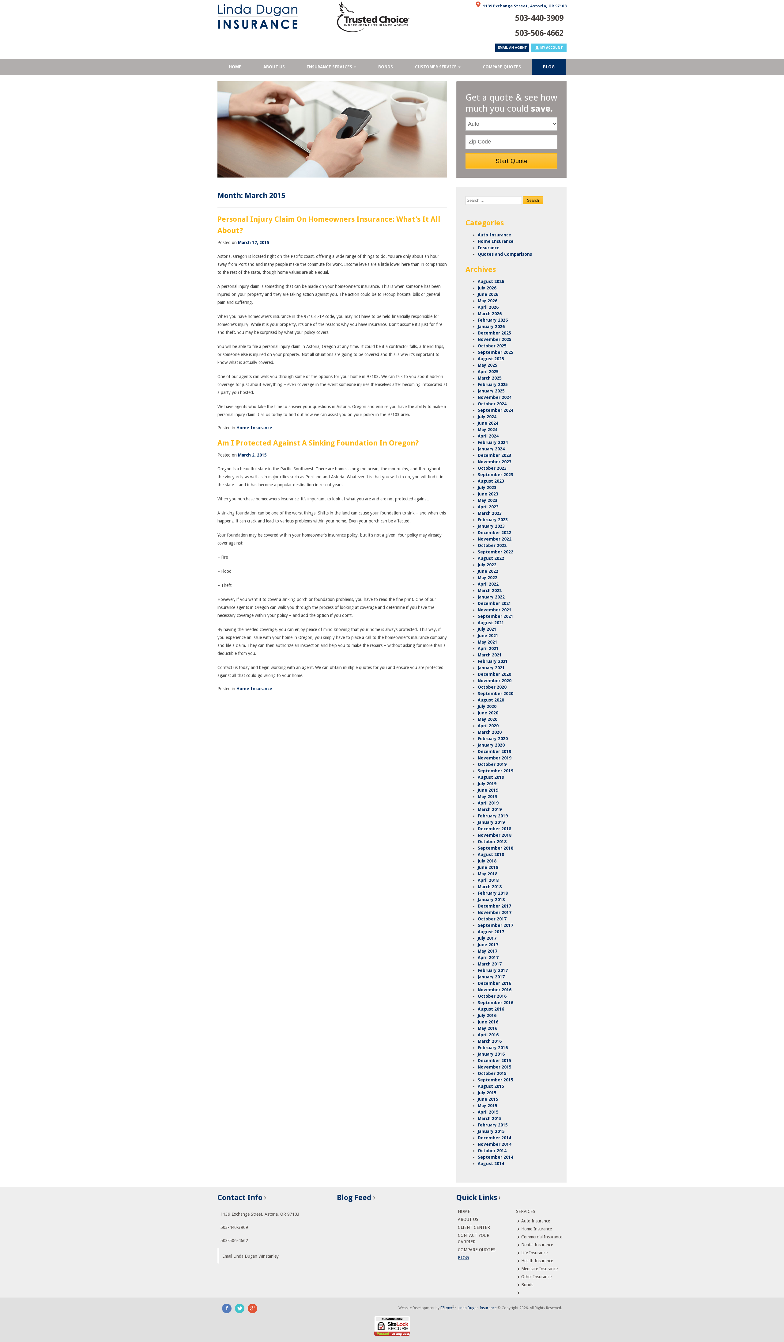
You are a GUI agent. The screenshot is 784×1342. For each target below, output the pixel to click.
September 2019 (495, 770)
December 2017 (494, 906)
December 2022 (494, 532)
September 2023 (495, 474)
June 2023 (488, 493)
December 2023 (494, 455)
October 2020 (492, 687)
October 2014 (492, 1150)
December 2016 (494, 983)
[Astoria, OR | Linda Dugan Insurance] (272, 16)
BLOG (549, 66)
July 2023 (487, 487)
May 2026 (487, 300)
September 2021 (495, 616)
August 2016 (491, 1009)
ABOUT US (274, 66)
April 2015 (488, 1112)
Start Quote (511, 161)
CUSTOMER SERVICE (436, 66)
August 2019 (491, 777)
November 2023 (494, 461)
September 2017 (495, 925)
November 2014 (494, 1144)
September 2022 (495, 551)
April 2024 (488, 436)
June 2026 (488, 294)
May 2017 (487, 951)
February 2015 (493, 1124)
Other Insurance (536, 1276)
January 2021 (491, 667)
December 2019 (494, 751)
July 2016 (487, 1015)
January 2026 (491, 326)
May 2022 (487, 577)
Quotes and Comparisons (505, 254)
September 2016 (495, 1002)
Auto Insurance (494, 234)
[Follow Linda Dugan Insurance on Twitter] (240, 1308)
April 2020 (488, 725)
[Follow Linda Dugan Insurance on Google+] (253, 1308)
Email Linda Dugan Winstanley (250, 1256)
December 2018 (494, 828)
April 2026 (488, 307)
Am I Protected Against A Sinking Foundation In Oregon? (318, 443)
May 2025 (487, 365)
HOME (235, 66)
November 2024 (494, 397)
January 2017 (491, 976)
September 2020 (495, 693)
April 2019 (488, 803)
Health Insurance (536, 1260)
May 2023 (487, 500)
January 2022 (491, 597)
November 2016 (494, 989)
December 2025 (494, 333)
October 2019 (492, 764)
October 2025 (492, 345)
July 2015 (487, 1092)
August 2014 (491, 1163)
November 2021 (494, 609)
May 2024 (487, 429)
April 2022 (488, 584)
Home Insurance (254, 427)
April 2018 (488, 880)
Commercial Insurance (541, 1236)
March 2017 (490, 964)
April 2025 (488, 371)
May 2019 (487, 796)
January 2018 (491, 899)
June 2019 (488, 790)
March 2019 (490, 809)
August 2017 (491, 931)
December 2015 (494, 1060)
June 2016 (488, 1021)
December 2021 (494, 603)
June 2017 (488, 944)
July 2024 (487, 416)
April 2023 (488, 506)
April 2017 (488, 957)
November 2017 (494, 912)
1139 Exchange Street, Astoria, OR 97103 (525, 6)
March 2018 (490, 886)
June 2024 (488, 423)
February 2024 (493, 442)
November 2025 (494, 339)
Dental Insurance (536, 1244)
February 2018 (493, 893)
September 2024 (495, 410)
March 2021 (490, 654)
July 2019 (487, 783)
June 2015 (488, 1099)
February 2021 (493, 661)
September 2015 (495, 1079)
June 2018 (488, 867)
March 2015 (490, 1118)
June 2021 (488, 635)
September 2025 (495, 352)
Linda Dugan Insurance (477, 1308)
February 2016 (493, 1047)
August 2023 (491, 481)
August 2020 (491, 700)
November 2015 (494, 1067)
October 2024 (492, 403)
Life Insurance (534, 1252)
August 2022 (491, 558)
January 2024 (491, 448)
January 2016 (491, 1054)
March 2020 (490, 732)
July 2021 (487, 629)
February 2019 (493, 815)
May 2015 (487, 1105)
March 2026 (490, 313)
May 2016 (487, 1028)
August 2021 (491, 622)
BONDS (385, 66)
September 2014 (495, 1157)
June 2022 (488, 571)
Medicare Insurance (539, 1268)
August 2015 (491, 1086)
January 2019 (491, 822)
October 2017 (492, 918)
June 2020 (488, 712)
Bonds (526, 1284)
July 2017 (487, 938)
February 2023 (493, 519)
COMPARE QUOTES (502, 66)
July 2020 (487, 706)
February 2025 (493, 384)
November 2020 (494, 680)
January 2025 (491, 390)
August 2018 (491, 854)
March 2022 (490, 590)
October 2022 (492, 545)
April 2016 (488, 1034)
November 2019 (494, 757)
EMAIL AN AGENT (512, 47)
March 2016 (490, 1041)
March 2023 (490, 513)
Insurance (488, 247)
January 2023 (491, 526)
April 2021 (488, 648)
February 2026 (493, 320)
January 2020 (491, 745)
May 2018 (487, 873)
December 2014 (494, 1137)
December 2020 (494, 674)
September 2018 (495, 848)
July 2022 (487, 564)
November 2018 (494, 835)
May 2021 (487, 642)
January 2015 (491, 1131)
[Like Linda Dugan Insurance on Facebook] (227, 1308)
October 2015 (492, 1073)
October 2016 (492, 996)
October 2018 (492, 841)
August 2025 (491, 358)
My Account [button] (551, 48)
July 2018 (487, 860)
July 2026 (487, 287)
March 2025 (490, 378)
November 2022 (494, 539)
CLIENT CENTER (474, 1227)
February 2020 (493, 738)
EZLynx (446, 1308)
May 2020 (487, 719)
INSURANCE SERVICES (329, 66)
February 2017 (493, 970)
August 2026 (491, 281)
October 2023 (492, 468)
